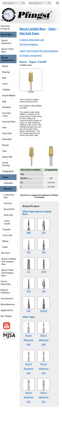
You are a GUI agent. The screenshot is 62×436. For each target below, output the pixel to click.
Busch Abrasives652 (44, 397)
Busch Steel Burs (7, 50)
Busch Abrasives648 (44, 340)
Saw (4, 151)
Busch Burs (6, 34)
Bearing (6, 72)
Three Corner (7, 222)
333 (43, 252)
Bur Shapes (6, 316)
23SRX (43, 311)
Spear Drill (7, 157)
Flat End (8, 189)
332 (28, 311)
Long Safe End (9, 196)
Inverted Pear (8, 121)
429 (43, 232)
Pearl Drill (6, 133)
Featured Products (5, 27)
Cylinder (6, 89)
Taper (52, 28)
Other (5, 247)
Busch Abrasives (6, 42)
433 (43, 291)
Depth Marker (8, 95)
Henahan (6, 107)
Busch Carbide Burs (33, 28)
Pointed (7, 203)
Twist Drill (7, 235)
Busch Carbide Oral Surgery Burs (9, 261)
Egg (4, 101)
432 (28, 252)
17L (28, 271)
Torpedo (6, 229)
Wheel (5, 241)
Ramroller (7, 139)
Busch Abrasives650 (44, 368)
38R (29, 232)
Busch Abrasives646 (29, 340)
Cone (5, 83)
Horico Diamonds (6, 282)
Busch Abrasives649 (29, 368)
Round (5, 145)
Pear (4, 127)
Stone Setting (5, 164)
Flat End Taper (29, 33)
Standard (8, 183)
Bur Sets (6, 253)
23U (29, 291)
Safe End (8, 215)
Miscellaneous (8, 304)
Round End (9, 209)
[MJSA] (9, 338)
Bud (4, 78)
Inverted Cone (6, 114)
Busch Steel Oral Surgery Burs (8, 273)
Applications (7, 310)
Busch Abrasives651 (29, 397)
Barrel (5, 66)
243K (43, 271)
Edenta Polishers (5, 291)
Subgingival (7, 171)
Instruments (7, 298)
